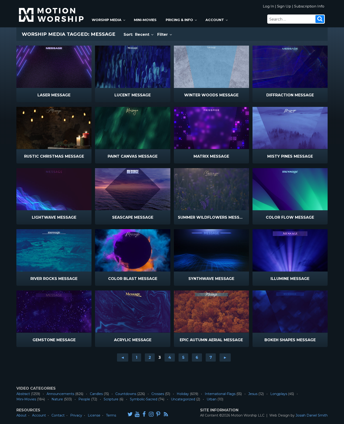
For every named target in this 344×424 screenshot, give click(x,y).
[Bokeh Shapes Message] (290, 311)
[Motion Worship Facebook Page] (144, 414)
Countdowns (125, 394)
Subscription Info (309, 6)
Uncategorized (183, 399)
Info (34, 95)
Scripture (111, 399)
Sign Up (284, 6)
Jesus (252, 394)
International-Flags (220, 394)
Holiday (183, 394)
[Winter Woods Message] (211, 67)
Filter (163, 34)
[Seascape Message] (132, 189)
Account (214, 20)
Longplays (278, 394)
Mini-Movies (145, 20)
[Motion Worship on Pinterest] (158, 414)
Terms (111, 415)
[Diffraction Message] (290, 67)
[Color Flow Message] (290, 189)
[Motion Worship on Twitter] (130, 414)
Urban (211, 399)
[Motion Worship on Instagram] (151, 414)
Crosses (157, 394)
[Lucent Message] (132, 67)
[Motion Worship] (52, 11)
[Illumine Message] (290, 250)
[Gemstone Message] (53, 311)
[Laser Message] (53, 67)
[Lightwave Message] (53, 189)
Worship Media (106, 20)
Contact (58, 415)
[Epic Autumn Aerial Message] (211, 311)
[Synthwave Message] (211, 250)
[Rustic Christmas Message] (53, 128)
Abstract (23, 394)
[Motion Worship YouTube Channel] (137, 414)
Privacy (76, 415)
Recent (142, 34)
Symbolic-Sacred (143, 399)
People (84, 399)
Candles (96, 394)
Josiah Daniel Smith (312, 415)
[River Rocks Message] (53, 250)
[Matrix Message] (211, 128)
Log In (268, 6)
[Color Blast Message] (132, 250)
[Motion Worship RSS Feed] (166, 414)
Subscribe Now (66, 95)
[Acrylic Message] (132, 311)
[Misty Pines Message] (290, 128)
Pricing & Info (179, 20)
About (21, 415)
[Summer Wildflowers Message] (211, 189)
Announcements (60, 394)
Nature (57, 399)
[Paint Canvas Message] (132, 128)
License (94, 415)
